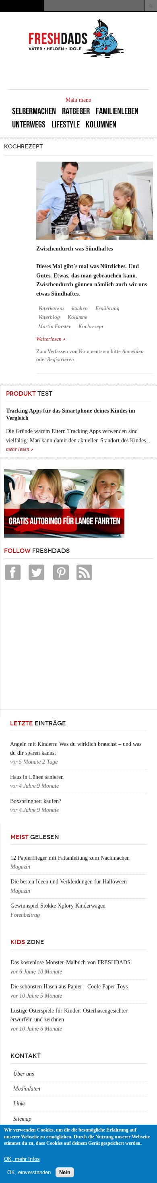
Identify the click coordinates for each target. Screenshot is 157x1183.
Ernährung (107, 308)
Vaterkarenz (51, 308)
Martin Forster (54, 326)
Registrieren (60, 359)
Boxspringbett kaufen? (35, 801)
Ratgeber (76, 111)
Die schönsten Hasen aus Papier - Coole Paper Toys (69, 987)
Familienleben (117, 111)
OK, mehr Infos (22, 1159)
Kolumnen (101, 124)
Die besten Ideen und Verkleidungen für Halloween (68, 882)
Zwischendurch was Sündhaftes (74, 249)
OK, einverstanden (29, 1172)
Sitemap (22, 1119)
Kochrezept (90, 326)
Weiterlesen (51, 339)
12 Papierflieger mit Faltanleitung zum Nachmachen (70, 858)
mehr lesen (17, 449)
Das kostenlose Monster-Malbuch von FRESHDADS (70, 962)
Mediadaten (26, 1089)
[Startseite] (76, 57)
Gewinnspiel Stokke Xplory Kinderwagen (57, 906)
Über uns (23, 1074)
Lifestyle (66, 124)
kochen (80, 308)
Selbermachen (34, 111)
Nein (64, 1172)
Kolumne (77, 317)
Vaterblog (49, 317)
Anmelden (133, 351)
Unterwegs (28, 124)
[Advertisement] (64, 647)
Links (19, 1104)
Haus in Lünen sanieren (37, 777)
